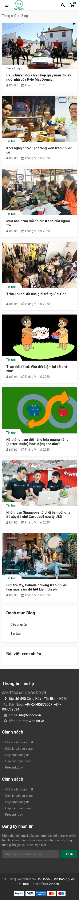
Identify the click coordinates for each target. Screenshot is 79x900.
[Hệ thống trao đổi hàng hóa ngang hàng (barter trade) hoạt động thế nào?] (39, 410)
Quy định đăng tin (17, 755)
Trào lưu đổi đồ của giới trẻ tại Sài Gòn (36, 294)
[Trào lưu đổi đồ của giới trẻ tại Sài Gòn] (39, 265)
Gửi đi (69, 854)
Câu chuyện (14, 68)
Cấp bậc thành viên (18, 761)
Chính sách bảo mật (19, 742)
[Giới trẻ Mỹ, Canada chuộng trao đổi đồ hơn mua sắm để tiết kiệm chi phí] (39, 556)
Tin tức (11, 140)
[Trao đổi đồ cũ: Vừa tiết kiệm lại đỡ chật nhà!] (39, 338)
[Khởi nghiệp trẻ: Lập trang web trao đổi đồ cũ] (39, 119)
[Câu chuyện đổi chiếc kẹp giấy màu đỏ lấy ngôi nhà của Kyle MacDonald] (39, 46)
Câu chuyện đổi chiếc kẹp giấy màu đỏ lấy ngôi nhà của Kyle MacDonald (38, 77)
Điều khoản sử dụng (19, 748)
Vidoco (54, 884)
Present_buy (14, 767)
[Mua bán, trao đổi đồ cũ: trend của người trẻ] (39, 192)
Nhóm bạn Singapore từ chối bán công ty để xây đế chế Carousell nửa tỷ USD (38, 515)
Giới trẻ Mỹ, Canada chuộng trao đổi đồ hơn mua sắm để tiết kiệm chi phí (36, 587)
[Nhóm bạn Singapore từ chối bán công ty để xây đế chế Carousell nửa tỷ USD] (39, 483)
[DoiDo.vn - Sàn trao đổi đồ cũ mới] (19, 5)
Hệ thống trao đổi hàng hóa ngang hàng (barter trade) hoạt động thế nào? (37, 442)
